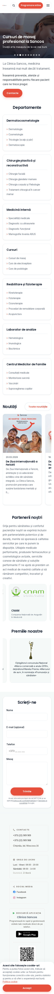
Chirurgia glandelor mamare (23, 179)
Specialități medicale (19, 218)
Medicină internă (19, 210)
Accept (27, 988)
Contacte (12, 93)
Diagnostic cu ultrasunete (22, 223)
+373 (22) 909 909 (22, 835)
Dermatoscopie (17, 145)
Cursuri (12, 250)
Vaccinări (13, 383)
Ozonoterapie (16, 303)
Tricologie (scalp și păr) (21, 139)
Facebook (21, 892)
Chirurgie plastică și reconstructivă (21, 163)
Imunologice (15, 343)
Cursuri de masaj (17, 258)
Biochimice (14, 348)
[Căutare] (13, 5)
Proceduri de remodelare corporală (27, 308)
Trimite (27, 791)
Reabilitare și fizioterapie (24, 284)
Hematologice (16, 338)
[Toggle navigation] (48, 5)
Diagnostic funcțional (19, 228)
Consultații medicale (19, 372)
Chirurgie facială (17, 173)
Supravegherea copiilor (20, 388)
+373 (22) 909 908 (22, 840)
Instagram (21, 897)
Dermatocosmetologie (23, 121)
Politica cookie (10, 981)
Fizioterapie (15, 298)
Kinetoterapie (15, 292)
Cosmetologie (16, 134)
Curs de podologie (18, 268)
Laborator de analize (21, 330)
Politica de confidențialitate (24, 801)
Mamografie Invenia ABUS (22, 234)
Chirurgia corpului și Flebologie (24, 184)
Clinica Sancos (27, 917)
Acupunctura (15, 314)
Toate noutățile (37, 406)
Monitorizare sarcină (19, 378)
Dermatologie (15, 129)
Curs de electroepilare (20, 263)
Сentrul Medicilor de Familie (26, 364)
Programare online (31, 5)
